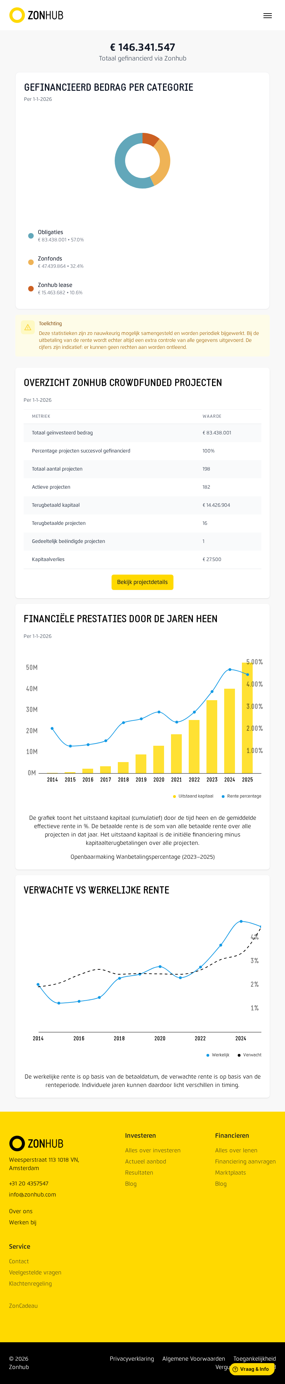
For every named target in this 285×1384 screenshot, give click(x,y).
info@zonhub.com (32, 1195)
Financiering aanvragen (245, 1162)
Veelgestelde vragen (35, 1272)
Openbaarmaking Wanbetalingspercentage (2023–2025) (143, 857)
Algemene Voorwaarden (193, 1359)
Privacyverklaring (132, 1359)
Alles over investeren (153, 1150)
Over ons (21, 1211)
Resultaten (139, 1173)
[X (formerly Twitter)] (51, 1363)
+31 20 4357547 (28, 1183)
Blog (131, 1184)
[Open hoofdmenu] (267, 15)
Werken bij (22, 1222)
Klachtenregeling (30, 1284)
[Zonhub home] (36, 15)
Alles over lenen (236, 1150)
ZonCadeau (23, 1306)
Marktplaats (230, 1173)
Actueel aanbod (145, 1162)
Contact (19, 1261)
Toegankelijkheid (255, 1359)
